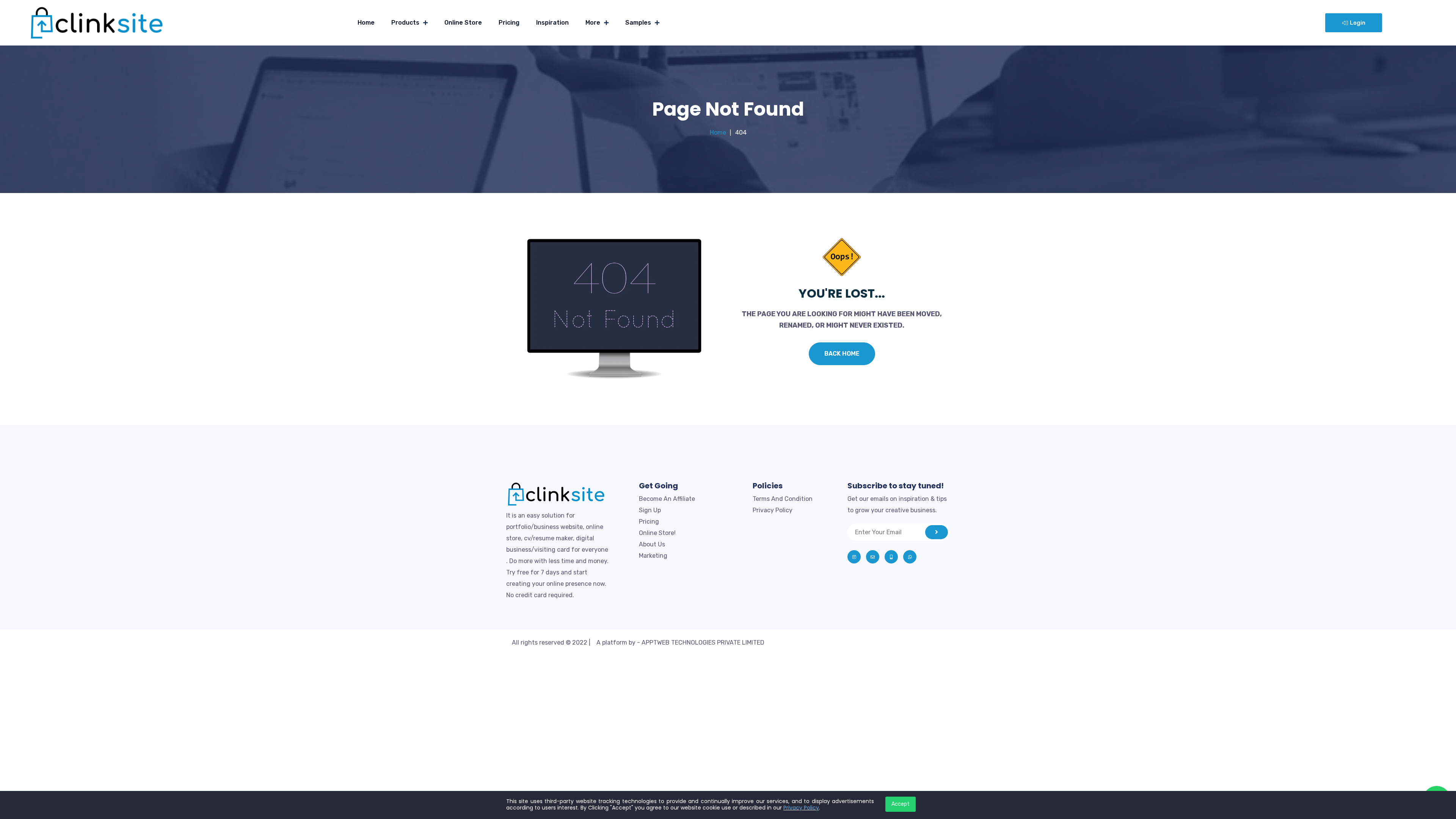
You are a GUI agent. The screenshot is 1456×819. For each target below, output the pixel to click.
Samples (638, 22)
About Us (652, 544)
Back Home (842, 353)
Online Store (463, 22)
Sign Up (650, 510)
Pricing (509, 22)
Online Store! (657, 533)
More (592, 22)
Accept (900, 804)
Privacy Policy (772, 510)
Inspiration (552, 22)
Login (1357, 22)
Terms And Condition (783, 498)
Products (405, 22)
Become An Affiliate (667, 498)
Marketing (653, 555)
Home (366, 22)
